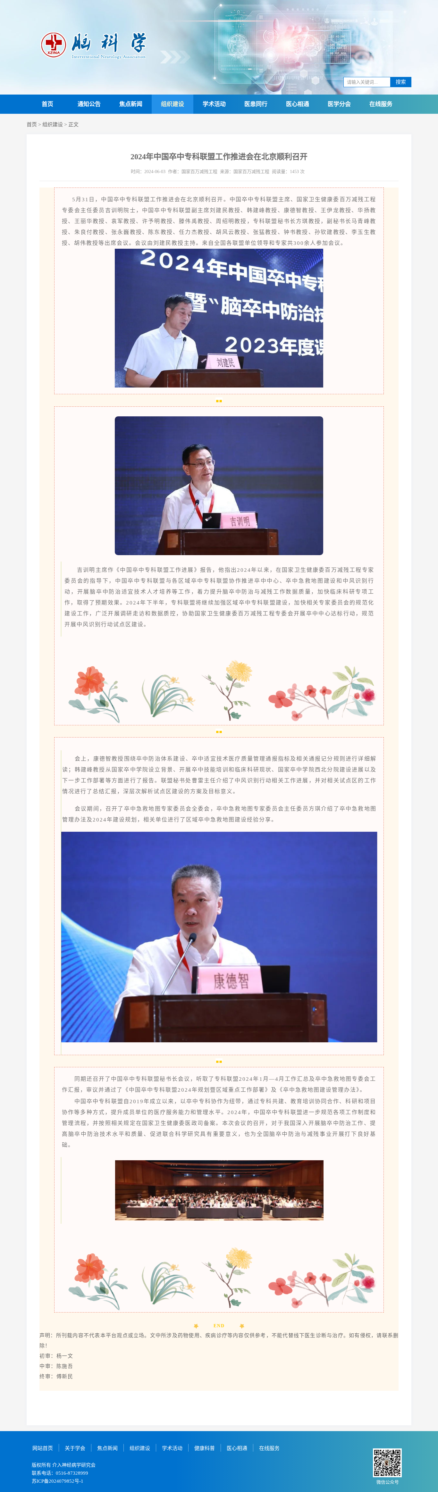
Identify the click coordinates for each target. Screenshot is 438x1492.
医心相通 (297, 104)
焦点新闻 (130, 104)
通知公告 (89, 104)
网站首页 (42, 1448)
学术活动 (214, 104)
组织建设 (172, 104)
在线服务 (380, 104)
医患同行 (255, 104)
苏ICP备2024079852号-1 (57, 1481)
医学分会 (339, 104)
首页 (47, 104)
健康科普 (204, 1448)
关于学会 (75, 1448)
